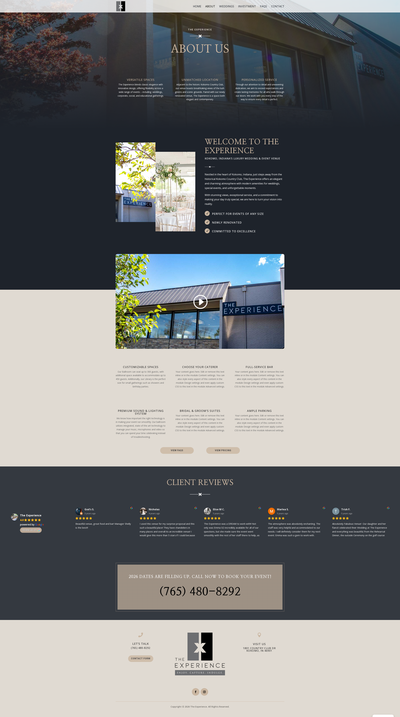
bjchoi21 (218, 509)
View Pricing (223, 450)
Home (197, 6)
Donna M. (347, 509)
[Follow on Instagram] (204, 692)
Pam (151, 509)
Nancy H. (90, 509)
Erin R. (281, 509)
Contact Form (140, 658)
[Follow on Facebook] (195, 692)
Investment (247, 6)
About (210, 6)
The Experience (30, 515)
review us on (29, 530)
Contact (277, 6)
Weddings (226, 6)
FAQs (263, 6)
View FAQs (177, 450)
